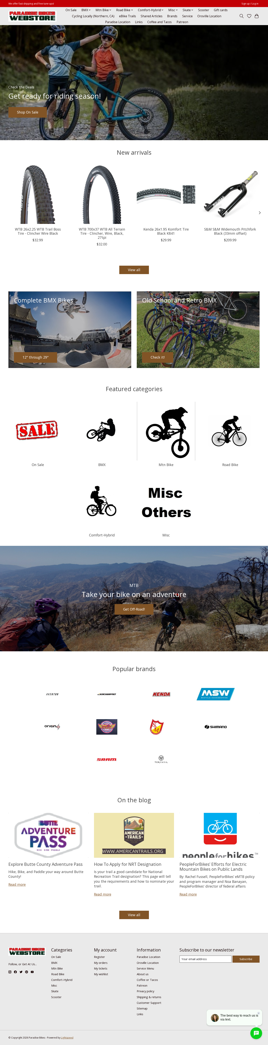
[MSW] (215, 694)
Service (187, 16)
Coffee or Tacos (147, 980)
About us (143, 974)
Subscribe (246, 959)
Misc (166, 535)
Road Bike (230, 464)
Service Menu (145, 968)
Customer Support (149, 1003)
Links (139, 22)
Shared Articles (151, 16)
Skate (54, 991)
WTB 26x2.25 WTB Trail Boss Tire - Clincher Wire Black (38, 231)
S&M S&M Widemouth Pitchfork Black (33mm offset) (230, 231)
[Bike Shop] (32, 16)
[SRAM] (106, 760)
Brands (172, 16)
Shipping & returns (149, 997)
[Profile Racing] (106, 727)
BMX (102, 464)
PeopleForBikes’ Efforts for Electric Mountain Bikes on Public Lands (213, 866)
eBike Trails (127, 16)
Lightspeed (67, 1037)
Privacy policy (145, 991)
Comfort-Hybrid (102, 535)
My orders (101, 963)
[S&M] (161, 727)
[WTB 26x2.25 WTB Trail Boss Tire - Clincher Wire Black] (37, 194)
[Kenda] (161, 694)
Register (99, 957)
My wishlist (101, 974)
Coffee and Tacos (159, 22)
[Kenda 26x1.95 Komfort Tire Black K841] (166, 194)
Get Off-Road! (134, 609)
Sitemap (142, 1008)
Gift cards (221, 10)
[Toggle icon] (241, 16)
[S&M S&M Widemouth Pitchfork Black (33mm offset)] (230, 194)
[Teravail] (161, 760)
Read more (17, 884)
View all (134, 269)
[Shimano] (215, 727)
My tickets (100, 968)
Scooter (203, 10)
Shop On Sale (27, 112)
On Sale (71, 10)
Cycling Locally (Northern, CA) (93, 16)
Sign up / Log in (250, 3)
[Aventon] (52, 694)
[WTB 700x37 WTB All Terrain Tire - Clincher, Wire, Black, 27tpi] (102, 194)
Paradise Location (117, 22)
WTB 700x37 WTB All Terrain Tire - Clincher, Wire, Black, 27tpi (102, 233)
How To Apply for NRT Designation (127, 864)
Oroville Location (209, 16)
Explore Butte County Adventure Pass (45, 864)
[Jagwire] (106, 694)
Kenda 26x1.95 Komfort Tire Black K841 (166, 231)
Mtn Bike (166, 464)
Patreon (182, 22)
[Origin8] (52, 727)
